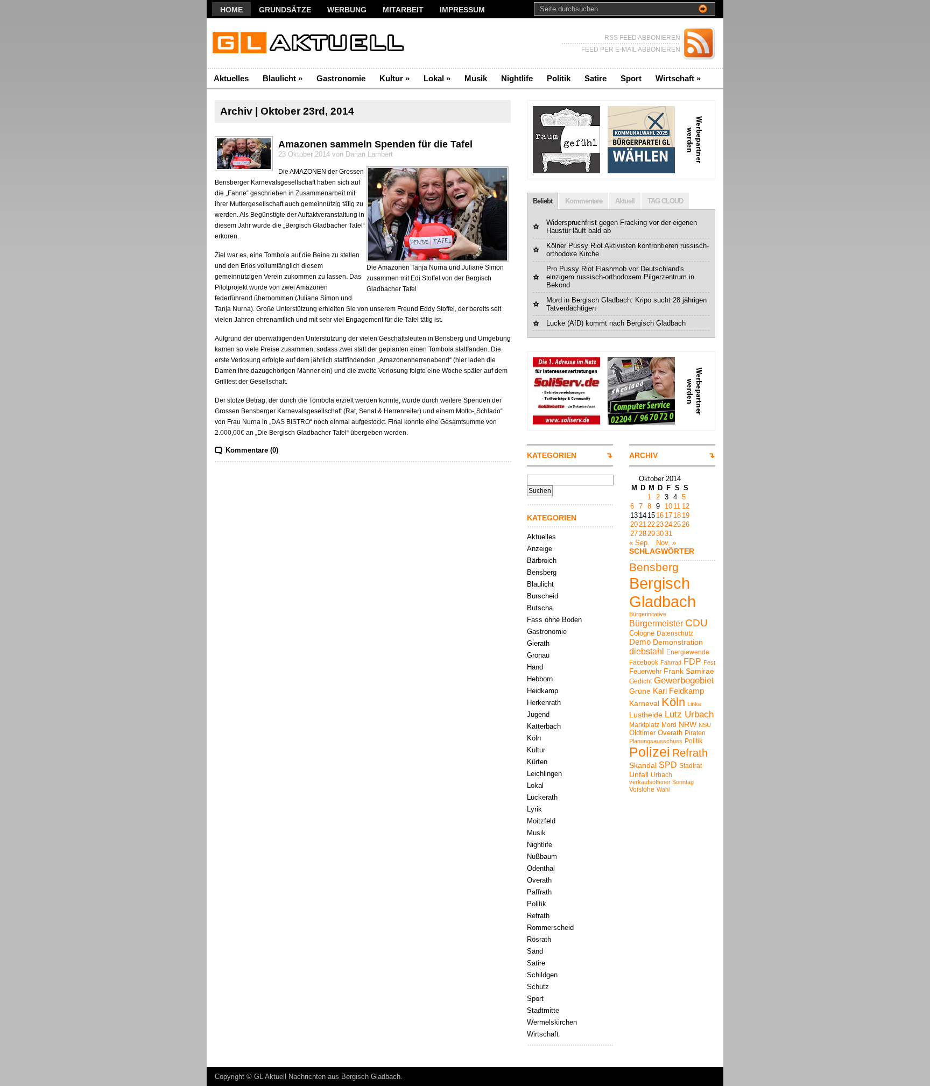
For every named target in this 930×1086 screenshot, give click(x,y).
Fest (709, 662)
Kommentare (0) (252, 450)
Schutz (538, 987)
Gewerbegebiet (684, 680)
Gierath (538, 643)
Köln (534, 738)
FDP (692, 661)
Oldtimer (642, 733)
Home (231, 9)
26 (685, 524)
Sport (631, 78)
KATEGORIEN (551, 455)
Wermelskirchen (552, 1022)
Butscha (540, 608)
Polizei (649, 752)
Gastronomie (340, 78)
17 (668, 515)
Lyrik (534, 809)
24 (668, 524)
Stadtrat (690, 766)
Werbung (347, 9)
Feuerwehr (645, 671)
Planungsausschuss (655, 741)
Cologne (641, 633)
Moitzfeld (541, 821)
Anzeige (539, 549)
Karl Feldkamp (678, 690)
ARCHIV (643, 455)
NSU (705, 725)
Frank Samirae (689, 671)
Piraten (695, 733)
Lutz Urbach (689, 714)
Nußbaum (542, 856)
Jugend (538, 714)
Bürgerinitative (647, 614)
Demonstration (678, 642)
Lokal (437, 78)
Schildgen (542, 975)
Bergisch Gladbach (662, 592)
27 (634, 534)
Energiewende (687, 652)
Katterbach (544, 726)
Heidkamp (542, 691)
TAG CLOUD (665, 201)
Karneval (644, 703)
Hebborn (540, 679)
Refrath (538, 916)
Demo (640, 641)
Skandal (643, 765)
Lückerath (542, 797)
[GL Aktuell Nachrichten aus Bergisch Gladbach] (311, 43)
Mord (669, 725)
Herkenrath (544, 703)
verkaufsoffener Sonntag (661, 782)
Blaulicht (282, 78)
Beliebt (542, 201)
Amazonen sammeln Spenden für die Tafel (375, 144)
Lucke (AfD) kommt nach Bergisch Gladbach (616, 323)
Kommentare (583, 201)
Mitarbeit (403, 9)
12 (685, 506)
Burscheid (542, 596)
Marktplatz (644, 725)
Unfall (639, 774)
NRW (687, 724)
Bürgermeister (656, 623)
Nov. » (666, 543)
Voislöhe (641, 789)
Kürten (537, 762)
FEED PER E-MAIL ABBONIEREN (630, 49)
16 (660, 515)
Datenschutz (675, 633)
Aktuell (625, 201)
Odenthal (541, 868)
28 (642, 534)
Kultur (394, 78)
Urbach (661, 775)
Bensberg (541, 572)
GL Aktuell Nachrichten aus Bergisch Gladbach (327, 1077)
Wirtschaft (678, 78)
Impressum (462, 9)
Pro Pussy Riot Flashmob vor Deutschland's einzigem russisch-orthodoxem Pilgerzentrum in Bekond (620, 277)
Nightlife (517, 78)
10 (668, 506)
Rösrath (539, 939)
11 (676, 506)
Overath (539, 880)
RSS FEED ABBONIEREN (642, 37)
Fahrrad (670, 662)
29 (651, 534)
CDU (696, 623)
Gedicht (640, 681)
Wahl (663, 789)
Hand (535, 667)
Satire (595, 78)
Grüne (640, 691)
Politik (558, 78)
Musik (475, 78)
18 (677, 515)
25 (677, 524)
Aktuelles (231, 78)
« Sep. (639, 543)
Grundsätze (285, 9)
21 (642, 524)
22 (651, 524)
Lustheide (646, 714)
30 (660, 534)
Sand (535, 951)
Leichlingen (544, 774)
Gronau (538, 655)
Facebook (643, 662)
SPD (668, 765)
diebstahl (646, 651)
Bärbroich (541, 560)
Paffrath (539, 892)
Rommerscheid (550, 927)
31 (668, 534)
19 (685, 515)
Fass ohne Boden (554, 620)
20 (634, 524)
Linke (694, 704)
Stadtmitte (543, 1010)
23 (660, 524)
